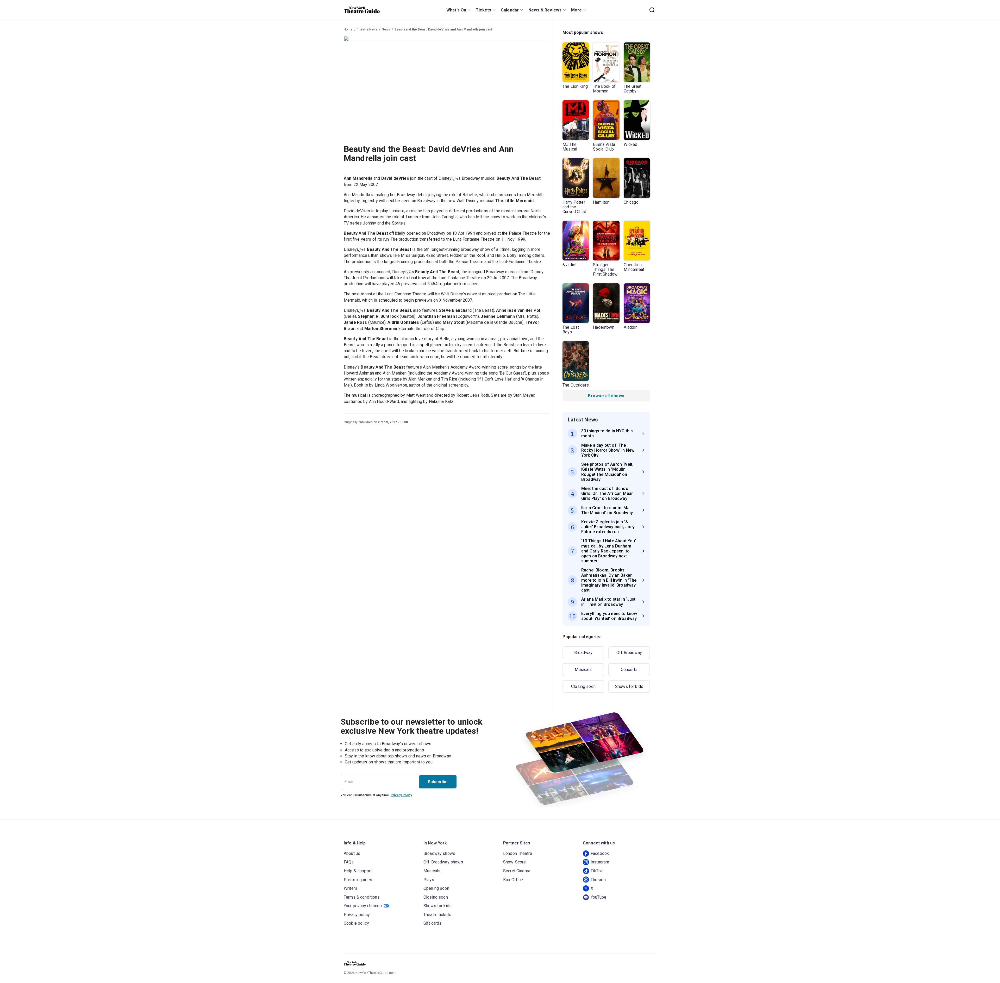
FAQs (349, 862)
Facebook (600, 853)
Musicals (583, 669)
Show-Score (514, 862)
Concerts (629, 669)
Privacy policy (357, 914)
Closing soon (583, 686)
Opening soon (436, 888)
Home (348, 29)
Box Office (513, 879)
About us (352, 853)
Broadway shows (439, 853)
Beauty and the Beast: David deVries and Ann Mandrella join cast (443, 29)
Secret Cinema (516, 870)
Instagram (600, 862)
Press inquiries (358, 879)
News (386, 29)
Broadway (583, 652)
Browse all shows (606, 395)
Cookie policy (356, 923)
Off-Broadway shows (443, 862)
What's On (456, 10)
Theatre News (367, 29)
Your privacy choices (363, 905)
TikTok (597, 870)
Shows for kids (629, 686)
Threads (598, 879)
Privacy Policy (401, 795)
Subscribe (438, 781)
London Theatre (517, 853)
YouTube (598, 897)
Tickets (483, 10)
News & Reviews (544, 10)
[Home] (362, 10)
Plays (428, 879)
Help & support (358, 870)
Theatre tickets (437, 914)
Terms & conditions (362, 897)
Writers (350, 888)
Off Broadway (629, 652)
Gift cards (432, 923)
